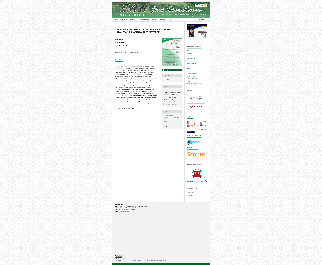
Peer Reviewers (191, 58)
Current (124, 19)
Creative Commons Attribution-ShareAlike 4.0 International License (148, 260)
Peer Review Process (192, 61)
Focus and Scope (191, 63)
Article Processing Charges (194, 83)
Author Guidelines (191, 56)
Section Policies (191, 71)
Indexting (189, 68)
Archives (132, 19)
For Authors (190, 195)
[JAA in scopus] (197, 157)
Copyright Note (191, 76)
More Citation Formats (171, 104)
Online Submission (192, 66)
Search (202, 19)
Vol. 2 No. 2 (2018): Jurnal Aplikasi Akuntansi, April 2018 (142, 25)
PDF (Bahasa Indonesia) (172, 70)
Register (162, 19)
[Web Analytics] (191, 132)
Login (170, 19)
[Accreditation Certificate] (197, 38)
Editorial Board (191, 51)
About (153, 19)
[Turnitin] (196, 101)
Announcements (143, 19)
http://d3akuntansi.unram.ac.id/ (129, 211)
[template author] (193, 144)
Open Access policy (192, 73)
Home (116, 19)
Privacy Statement (192, 78)
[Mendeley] (196, 109)
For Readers (190, 192)
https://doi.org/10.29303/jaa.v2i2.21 (128, 52)
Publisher (189, 81)
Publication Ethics (191, 53)
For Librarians (190, 197)
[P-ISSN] (197, 181)
